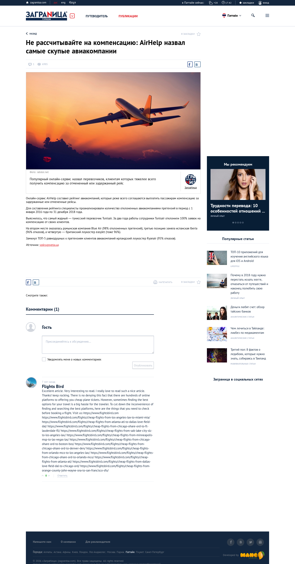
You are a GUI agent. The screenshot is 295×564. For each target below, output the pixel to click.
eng (63, 2)
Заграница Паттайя (47, 16)
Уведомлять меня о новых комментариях (74, 359)
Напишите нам (42, 542)
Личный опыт (218, 216)
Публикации (128, 16)
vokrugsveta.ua (49, 245)
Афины (67, 552)
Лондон (83, 552)
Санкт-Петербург (154, 552)
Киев (75, 552)
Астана (57, 552)
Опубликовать (143, 365)
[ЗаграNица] (190, 179)
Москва (111, 552)
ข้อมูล (72, 2)
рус (56, 2)
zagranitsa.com (38, 2)
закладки (248, 2)
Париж (120, 552)
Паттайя (130, 552)
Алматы (48, 552)
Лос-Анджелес (97, 552)
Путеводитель (97, 16)
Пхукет (140, 552)
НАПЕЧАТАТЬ (165, 282)
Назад (33, 33)
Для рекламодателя (97, 542)
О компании (68, 542)
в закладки (188, 33)
